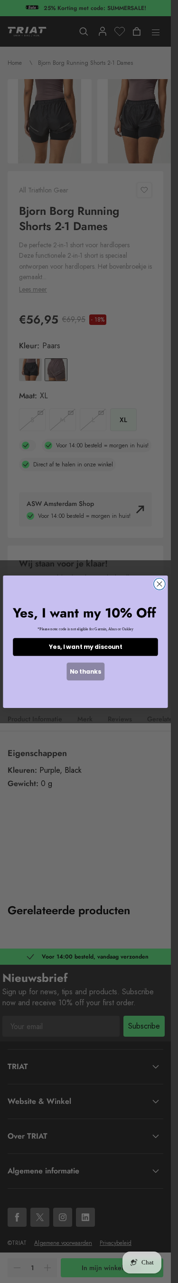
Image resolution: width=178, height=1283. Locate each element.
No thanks (85, 671)
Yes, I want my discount (85, 647)
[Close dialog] (159, 583)
